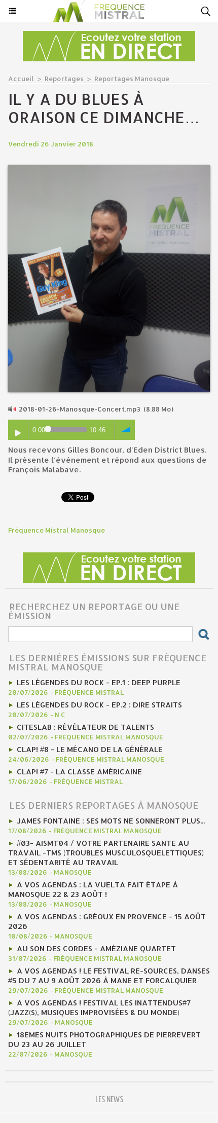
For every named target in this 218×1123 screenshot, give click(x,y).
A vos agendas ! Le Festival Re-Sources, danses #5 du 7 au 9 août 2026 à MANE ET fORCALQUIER (109, 975)
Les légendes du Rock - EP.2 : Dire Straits (99, 704)
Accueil (21, 78)
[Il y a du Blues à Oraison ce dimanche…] (109, 169)
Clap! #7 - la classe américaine (79, 771)
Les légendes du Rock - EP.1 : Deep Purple (98, 682)
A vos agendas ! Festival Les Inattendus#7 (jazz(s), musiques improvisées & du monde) (99, 1007)
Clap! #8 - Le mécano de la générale (90, 749)
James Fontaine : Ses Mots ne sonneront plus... (111, 821)
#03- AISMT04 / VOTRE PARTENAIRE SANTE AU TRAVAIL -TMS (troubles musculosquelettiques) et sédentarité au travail (106, 852)
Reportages (64, 78)
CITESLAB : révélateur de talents (85, 727)
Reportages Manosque (131, 78)
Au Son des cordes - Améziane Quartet (96, 948)
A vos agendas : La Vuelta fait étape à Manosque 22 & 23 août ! (93, 889)
